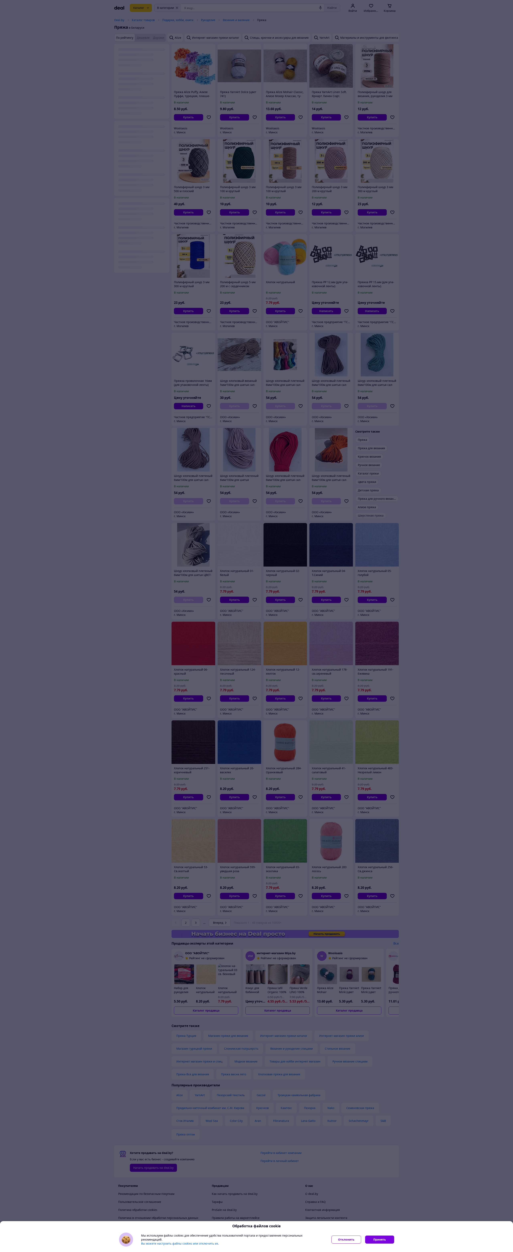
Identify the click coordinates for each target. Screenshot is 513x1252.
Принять (379, 1239)
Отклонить (346, 1239)
